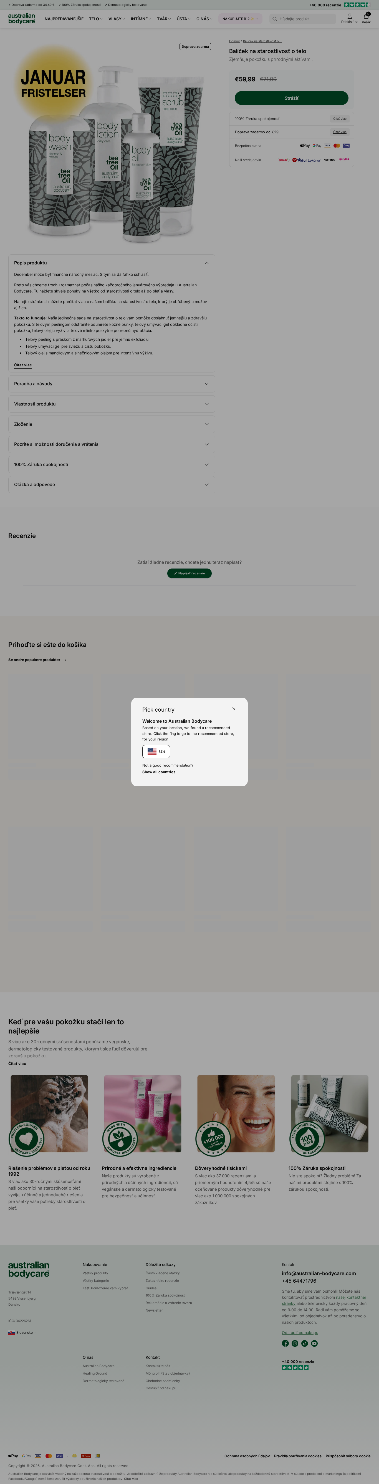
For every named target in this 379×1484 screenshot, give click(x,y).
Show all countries (158, 772)
